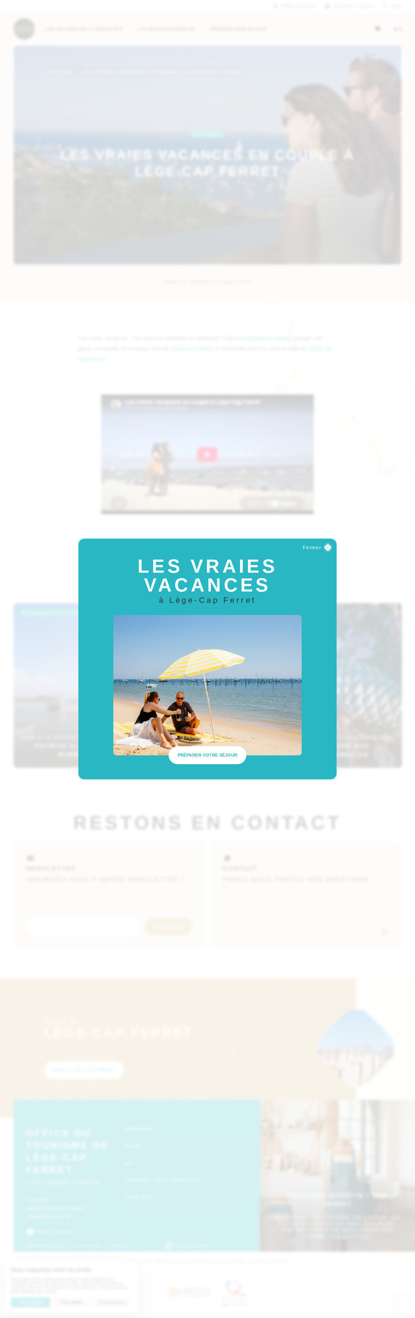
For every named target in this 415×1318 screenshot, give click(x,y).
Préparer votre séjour (208, 755)
